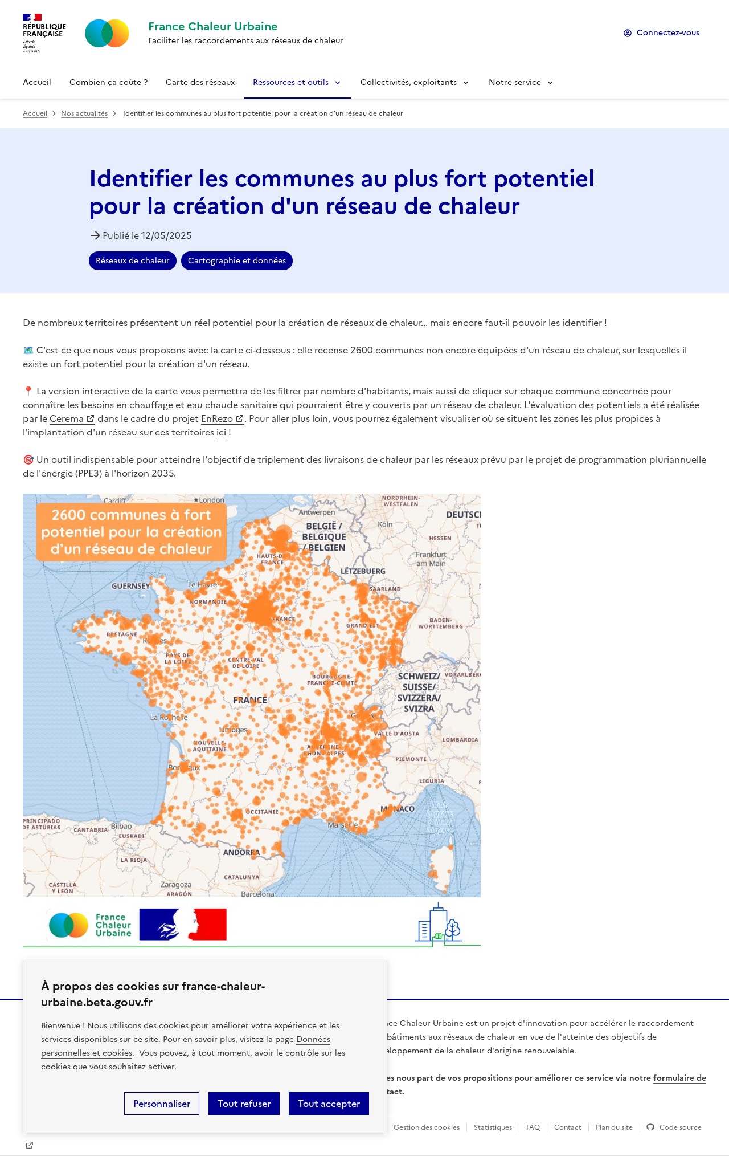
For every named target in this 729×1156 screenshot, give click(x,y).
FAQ (533, 1127)
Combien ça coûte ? (108, 82)
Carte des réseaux (200, 82)
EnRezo (217, 418)
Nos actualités (84, 113)
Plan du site (614, 1127)
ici (221, 432)
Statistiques (493, 1127)
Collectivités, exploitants (409, 82)
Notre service (515, 82)
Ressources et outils (291, 82)
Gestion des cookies (427, 1127)
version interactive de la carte (113, 391)
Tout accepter (329, 1103)
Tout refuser (244, 1103)
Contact (567, 1127)
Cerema (67, 418)
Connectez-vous (668, 33)
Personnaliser (161, 1103)
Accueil (37, 82)
